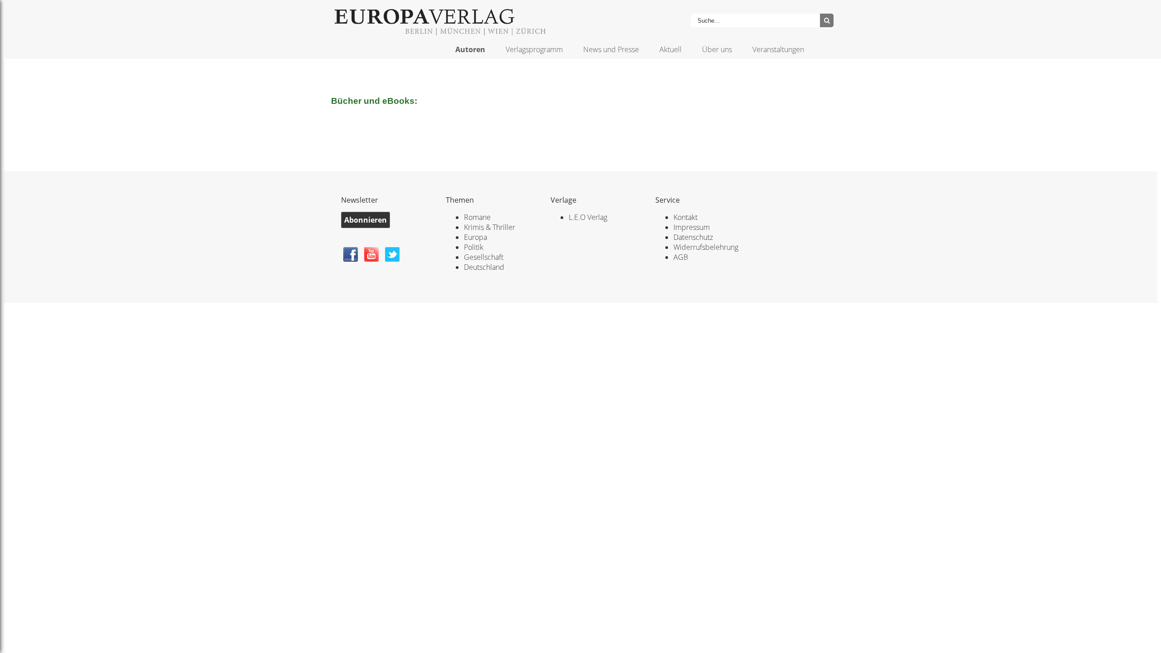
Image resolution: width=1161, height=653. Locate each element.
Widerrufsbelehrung (705, 247)
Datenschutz (693, 237)
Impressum (691, 227)
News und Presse (611, 49)
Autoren (470, 49)
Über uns (717, 49)
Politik (473, 247)
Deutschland (484, 267)
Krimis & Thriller (489, 227)
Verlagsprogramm (534, 49)
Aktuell (670, 49)
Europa (475, 237)
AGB (680, 257)
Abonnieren (365, 220)
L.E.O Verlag (588, 217)
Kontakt (685, 217)
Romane (477, 217)
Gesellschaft (483, 257)
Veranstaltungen (778, 49)
